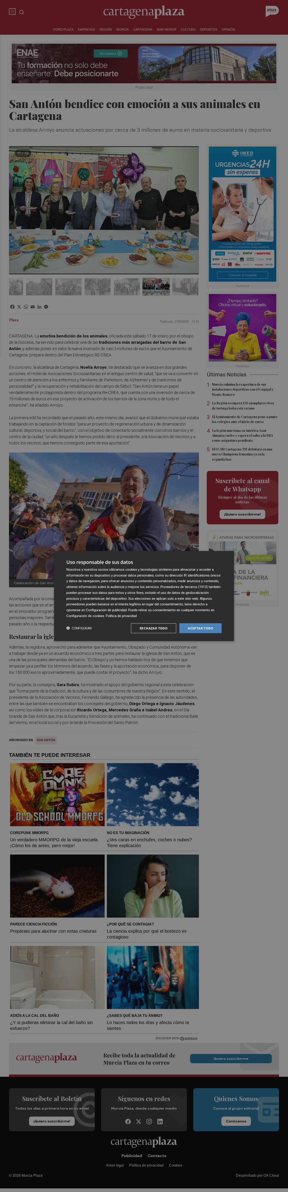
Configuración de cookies (85, 616)
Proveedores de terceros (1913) (184, 587)
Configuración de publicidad (106, 610)
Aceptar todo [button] (200, 628)
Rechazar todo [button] (153, 628)
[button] (79, 628)
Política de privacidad (121, 616)
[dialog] (144, 596)
